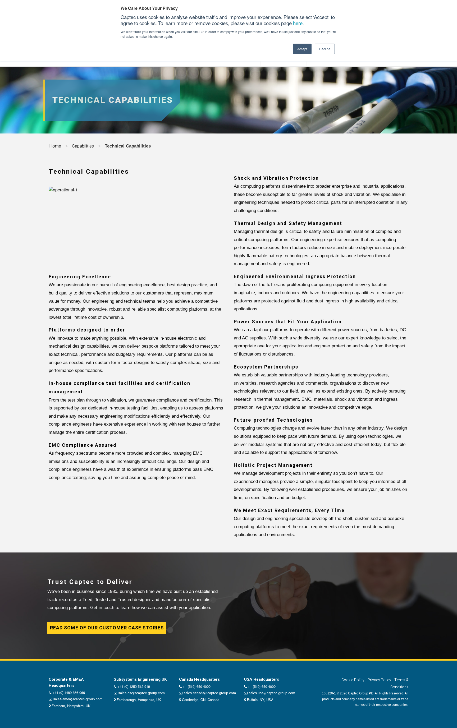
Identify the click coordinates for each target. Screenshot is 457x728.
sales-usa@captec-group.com (272, 692)
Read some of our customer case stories (107, 628)
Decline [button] (324, 49)
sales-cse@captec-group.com (141, 692)
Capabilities (83, 146)
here (298, 23)
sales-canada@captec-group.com (210, 692)
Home (55, 146)
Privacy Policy (379, 680)
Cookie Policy (352, 680)
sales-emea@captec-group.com (78, 699)
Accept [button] (302, 49)
